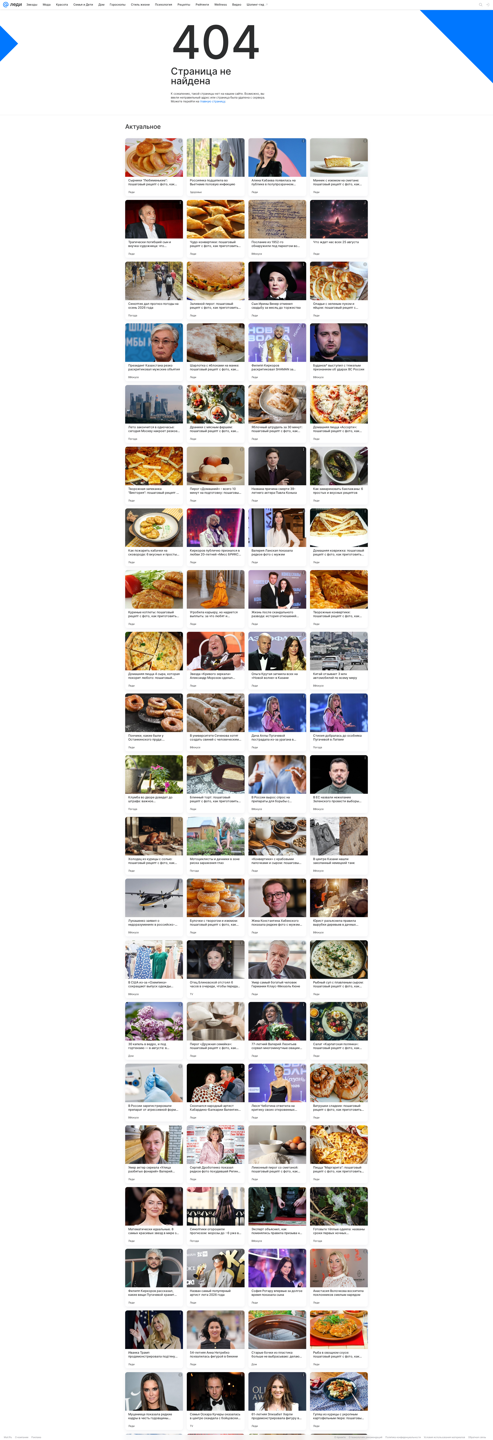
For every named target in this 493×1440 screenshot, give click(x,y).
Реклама (36, 1437)
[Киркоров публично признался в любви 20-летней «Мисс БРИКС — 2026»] (216, 537)
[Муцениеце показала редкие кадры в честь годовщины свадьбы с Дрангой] (154, 1401)
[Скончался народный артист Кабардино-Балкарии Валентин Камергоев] (216, 1092)
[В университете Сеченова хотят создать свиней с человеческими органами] (216, 722)
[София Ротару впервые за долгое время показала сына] (277, 1278)
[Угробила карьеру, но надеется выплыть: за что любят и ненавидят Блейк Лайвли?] (216, 599)
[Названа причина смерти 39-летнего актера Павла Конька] (277, 476)
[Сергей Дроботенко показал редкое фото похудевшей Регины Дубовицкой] (216, 1154)
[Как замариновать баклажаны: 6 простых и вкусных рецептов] (339, 476)
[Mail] (5, 4)
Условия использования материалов (444, 1437)
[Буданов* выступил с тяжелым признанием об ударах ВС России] (339, 352)
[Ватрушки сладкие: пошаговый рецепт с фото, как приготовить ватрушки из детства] (339, 1092)
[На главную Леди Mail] (15, 4)
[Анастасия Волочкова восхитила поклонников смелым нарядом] (339, 1278)
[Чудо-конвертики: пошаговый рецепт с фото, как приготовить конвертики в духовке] (216, 229)
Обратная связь (477, 1437)
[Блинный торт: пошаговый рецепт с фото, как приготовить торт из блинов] (216, 784)
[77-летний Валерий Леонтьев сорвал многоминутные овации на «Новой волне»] (277, 1031)
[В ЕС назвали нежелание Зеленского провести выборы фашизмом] (339, 784)
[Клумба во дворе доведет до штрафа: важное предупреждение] (154, 784)
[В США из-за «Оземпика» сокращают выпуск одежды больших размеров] (154, 969)
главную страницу (212, 101)
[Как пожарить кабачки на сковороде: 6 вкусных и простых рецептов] (154, 537)
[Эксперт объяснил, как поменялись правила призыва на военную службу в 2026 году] (277, 1216)
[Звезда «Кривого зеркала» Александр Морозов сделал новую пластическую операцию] (216, 661)
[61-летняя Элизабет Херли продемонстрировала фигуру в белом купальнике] (277, 1401)
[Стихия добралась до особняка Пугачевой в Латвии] (339, 722)
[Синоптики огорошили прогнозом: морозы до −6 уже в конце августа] (216, 1216)
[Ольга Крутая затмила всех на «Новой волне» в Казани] (277, 661)
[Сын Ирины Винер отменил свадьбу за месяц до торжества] (277, 290)
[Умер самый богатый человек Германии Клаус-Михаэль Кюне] (277, 969)
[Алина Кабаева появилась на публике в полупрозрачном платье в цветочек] (277, 167)
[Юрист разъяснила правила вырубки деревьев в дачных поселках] (339, 907)
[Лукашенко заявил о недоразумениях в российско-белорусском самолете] (154, 907)
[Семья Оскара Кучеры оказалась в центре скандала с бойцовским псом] (216, 1401)
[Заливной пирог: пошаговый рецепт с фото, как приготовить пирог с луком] (216, 290)
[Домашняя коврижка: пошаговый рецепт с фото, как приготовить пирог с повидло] (339, 537)
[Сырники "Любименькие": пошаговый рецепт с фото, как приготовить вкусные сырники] (154, 167)
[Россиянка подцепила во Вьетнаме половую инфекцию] (216, 167)
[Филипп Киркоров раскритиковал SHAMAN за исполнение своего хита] (277, 352)
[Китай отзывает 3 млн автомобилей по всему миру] (339, 661)
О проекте (340, 1437)
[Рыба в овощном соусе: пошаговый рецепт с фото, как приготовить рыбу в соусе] (339, 1339)
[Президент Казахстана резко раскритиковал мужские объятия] (154, 352)
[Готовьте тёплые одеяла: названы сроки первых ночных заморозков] (339, 1216)
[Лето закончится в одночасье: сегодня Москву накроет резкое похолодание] (154, 414)
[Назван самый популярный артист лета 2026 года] (216, 1278)
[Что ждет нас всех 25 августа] (339, 229)
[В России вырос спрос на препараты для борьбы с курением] (277, 784)
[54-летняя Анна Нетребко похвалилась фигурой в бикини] (216, 1339)
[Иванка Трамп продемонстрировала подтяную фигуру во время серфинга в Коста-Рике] (154, 1339)
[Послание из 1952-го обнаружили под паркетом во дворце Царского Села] (277, 229)
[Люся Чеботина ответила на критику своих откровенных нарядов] (277, 1092)
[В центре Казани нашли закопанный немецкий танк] (339, 846)
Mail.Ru (8, 1437)
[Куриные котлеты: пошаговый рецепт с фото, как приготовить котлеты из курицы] (154, 599)
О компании (21, 1437)
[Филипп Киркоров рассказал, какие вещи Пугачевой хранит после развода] (154, 1278)
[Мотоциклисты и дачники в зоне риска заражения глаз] (216, 846)
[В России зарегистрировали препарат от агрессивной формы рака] (154, 1092)
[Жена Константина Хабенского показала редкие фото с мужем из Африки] (277, 907)
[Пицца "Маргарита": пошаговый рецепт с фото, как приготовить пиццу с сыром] (339, 1154)
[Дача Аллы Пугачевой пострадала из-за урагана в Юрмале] (277, 722)
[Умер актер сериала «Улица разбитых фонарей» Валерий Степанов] (154, 1154)
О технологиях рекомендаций (365, 1437)
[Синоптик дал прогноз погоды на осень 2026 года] (154, 290)
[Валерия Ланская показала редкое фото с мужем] (277, 537)
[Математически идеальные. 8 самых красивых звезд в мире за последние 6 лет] (154, 1216)
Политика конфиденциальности (403, 1437)
